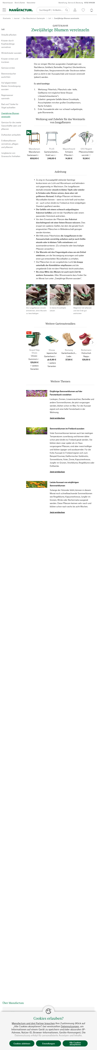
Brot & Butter (20, 3)
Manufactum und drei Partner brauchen (33, 1023)
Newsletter (31, 3)
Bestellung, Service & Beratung (76, 3)
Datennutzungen (70, 1026)
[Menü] (4, 9)
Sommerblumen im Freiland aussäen (67, 428)
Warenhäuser (8, 3)
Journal (16, 18)
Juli (49, 18)
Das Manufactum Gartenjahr (34, 18)
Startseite (7, 18)
